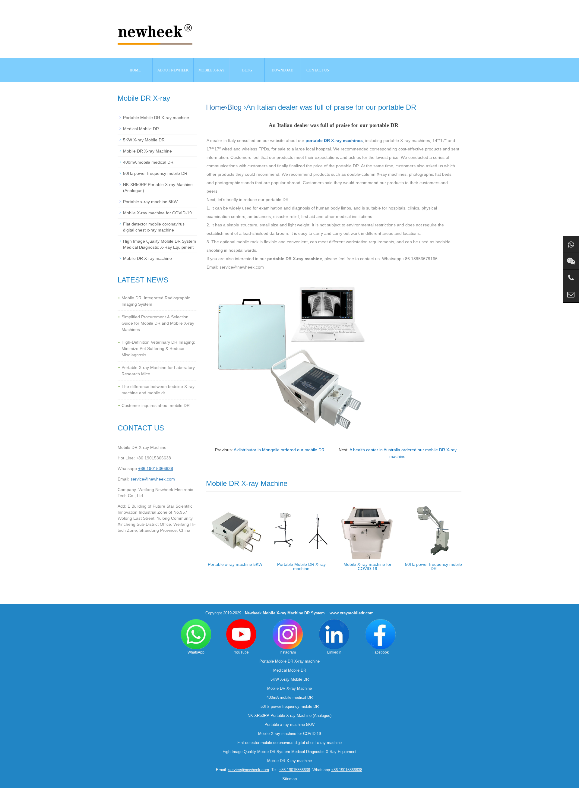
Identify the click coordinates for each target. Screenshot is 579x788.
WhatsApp (196, 652)
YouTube (241, 652)
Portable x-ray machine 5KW (235, 564)
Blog (234, 107)
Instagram (288, 652)
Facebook (380, 652)
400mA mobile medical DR (148, 162)
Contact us (317, 70)
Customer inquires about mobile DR (156, 405)
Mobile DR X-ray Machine (147, 151)
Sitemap (289, 779)
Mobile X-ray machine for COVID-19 (367, 566)
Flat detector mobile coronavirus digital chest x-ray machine (289, 742)
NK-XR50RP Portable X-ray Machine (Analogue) (289, 715)
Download (282, 70)
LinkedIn (334, 652)
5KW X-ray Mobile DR (144, 139)
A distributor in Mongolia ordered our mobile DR (279, 449)
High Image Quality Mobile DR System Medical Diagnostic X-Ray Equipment (289, 751)
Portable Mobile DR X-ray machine (301, 566)
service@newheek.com (153, 479)
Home (135, 70)
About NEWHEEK (173, 70)
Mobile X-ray (211, 70)
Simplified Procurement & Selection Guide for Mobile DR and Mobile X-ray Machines (158, 323)
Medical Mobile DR (141, 128)
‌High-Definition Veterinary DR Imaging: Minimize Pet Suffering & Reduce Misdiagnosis (158, 348)
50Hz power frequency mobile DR (433, 566)
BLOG (247, 70)
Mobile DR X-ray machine (147, 258)
